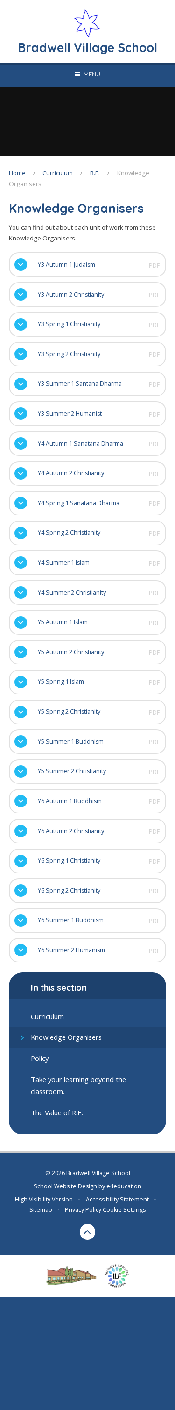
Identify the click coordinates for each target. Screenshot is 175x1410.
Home (17, 173)
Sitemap (40, 1210)
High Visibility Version (44, 1199)
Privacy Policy (83, 1210)
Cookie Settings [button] (124, 1210)
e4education (123, 1186)
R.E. (95, 173)
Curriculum (57, 173)
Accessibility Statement (117, 1199)
